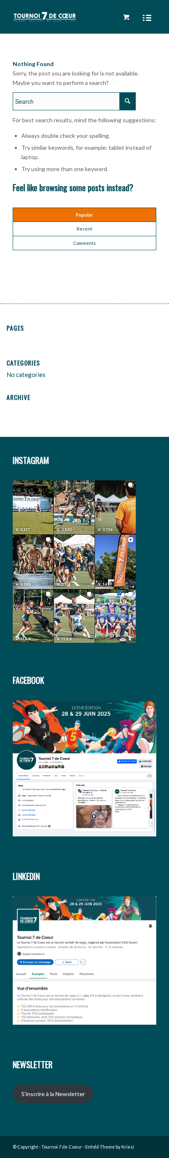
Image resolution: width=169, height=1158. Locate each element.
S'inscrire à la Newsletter (53, 1093)
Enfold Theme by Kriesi (109, 1146)
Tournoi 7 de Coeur (61, 1146)
